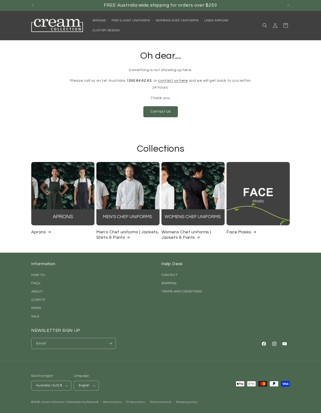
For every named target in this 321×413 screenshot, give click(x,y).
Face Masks (239, 232)
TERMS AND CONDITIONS (181, 291)
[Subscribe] (110, 343)
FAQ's (35, 283)
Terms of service (160, 402)
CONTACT (169, 275)
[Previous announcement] (33, 5)
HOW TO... (39, 275)
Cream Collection (53, 402)
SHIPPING (169, 283)
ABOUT (37, 291)
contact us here (173, 80)
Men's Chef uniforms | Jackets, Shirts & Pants (127, 235)
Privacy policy (135, 402)
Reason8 (92, 402)
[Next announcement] (288, 5)
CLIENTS (38, 299)
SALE (35, 316)
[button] (265, 25)
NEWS (36, 308)
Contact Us (160, 111)
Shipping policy (186, 402)
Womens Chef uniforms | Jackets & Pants (186, 235)
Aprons (38, 232)
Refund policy (112, 402)
